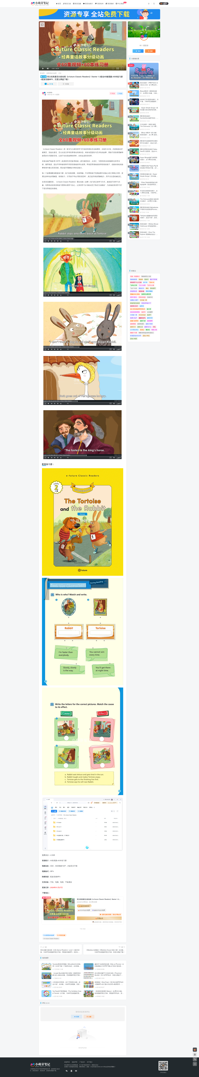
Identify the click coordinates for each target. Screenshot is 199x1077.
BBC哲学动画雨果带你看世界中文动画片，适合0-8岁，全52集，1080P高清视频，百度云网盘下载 (149, 144)
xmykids (49, 92)
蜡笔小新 (154, 330)
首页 (59, 3)
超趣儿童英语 (134, 321)
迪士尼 (149, 309)
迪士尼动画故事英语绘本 (137, 309)
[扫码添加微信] (195, 1059)
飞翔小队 (151, 282)
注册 (89, 1017)
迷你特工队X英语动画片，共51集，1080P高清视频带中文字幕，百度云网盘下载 (149, 101)
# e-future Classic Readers (51, 938)
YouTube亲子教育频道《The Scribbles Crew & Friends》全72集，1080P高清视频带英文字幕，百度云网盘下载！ (66, 993)
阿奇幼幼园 (142, 297)
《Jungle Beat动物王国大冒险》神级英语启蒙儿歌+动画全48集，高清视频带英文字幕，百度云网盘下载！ (66, 975)
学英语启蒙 (62, 935)
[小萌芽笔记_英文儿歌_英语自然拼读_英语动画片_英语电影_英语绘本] (40, 1065)
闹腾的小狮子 (134, 300)
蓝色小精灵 (133, 339)
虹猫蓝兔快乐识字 (135, 336)
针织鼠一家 (143, 300)
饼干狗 (145, 282)
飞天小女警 (142, 285)
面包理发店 (133, 291)
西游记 (142, 330)
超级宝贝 (133, 327)
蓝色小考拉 (146, 336)
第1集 (49, 84)
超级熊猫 (133, 324)
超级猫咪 (150, 321)
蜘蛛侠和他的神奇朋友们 (146, 333)
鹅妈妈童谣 (133, 279)
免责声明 (74, 1062)
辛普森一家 (133, 315)
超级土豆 (140, 327)
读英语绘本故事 (51, 73)
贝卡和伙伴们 (134, 330)
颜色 (147, 288)
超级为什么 (147, 327)
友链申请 (67, 1062)
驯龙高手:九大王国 (135, 282)
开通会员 (164, 3)
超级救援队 (140, 324)
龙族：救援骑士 (135, 276)
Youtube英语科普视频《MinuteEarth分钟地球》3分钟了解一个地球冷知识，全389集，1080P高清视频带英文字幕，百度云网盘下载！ (66, 967)
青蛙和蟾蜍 (149, 291)
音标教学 (153, 288)
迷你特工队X (134, 306)
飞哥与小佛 (150, 285)
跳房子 (149, 315)
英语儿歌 (67, 3)
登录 (77, 1017)
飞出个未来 (133, 288)
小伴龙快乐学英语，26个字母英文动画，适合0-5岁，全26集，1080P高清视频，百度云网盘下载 (66, 984)
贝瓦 (154, 327)
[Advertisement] (144, 255)
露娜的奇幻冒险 (135, 294)
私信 (120, 93)
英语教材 (110, 3)
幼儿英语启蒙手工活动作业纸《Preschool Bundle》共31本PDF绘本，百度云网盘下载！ (108, 975)
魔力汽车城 (153, 279)
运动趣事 (150, 312)
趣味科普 (150, 318)
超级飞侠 (143, 321)
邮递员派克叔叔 (135, 303)
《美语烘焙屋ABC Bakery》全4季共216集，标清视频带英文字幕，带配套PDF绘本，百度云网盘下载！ (109, 993)
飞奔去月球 (133, 285)
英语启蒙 (77, 3)
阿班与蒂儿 (133, 297)
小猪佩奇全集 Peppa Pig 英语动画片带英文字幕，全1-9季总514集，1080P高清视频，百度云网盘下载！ (149, 169)
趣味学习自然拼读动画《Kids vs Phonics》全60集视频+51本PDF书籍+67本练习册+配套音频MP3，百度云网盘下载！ (109, 966)
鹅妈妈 (141, 279)
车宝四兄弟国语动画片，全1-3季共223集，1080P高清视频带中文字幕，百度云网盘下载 (149, 194)
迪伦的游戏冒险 (135, 312)
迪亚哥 (143, 312)
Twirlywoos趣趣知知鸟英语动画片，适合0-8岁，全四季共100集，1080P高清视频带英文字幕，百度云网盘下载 (149, 219)
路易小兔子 (133, 318)
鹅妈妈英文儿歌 (146, 276)
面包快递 (141, 291)
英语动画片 (89, 3)
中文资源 (121, 3)
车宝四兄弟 (142, 315)
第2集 (66, 84)
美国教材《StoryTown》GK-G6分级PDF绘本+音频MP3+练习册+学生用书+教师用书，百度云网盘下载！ (109, 984)
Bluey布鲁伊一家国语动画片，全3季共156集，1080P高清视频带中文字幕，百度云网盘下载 (149, 94)
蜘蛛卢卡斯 (133, 333)
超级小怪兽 (149, 324)
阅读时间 (150, 297)
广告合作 (82, 1062)
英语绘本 (100, 3)
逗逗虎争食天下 (146, 303)
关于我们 (89, 1062)
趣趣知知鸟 (142, 318)
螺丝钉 (148, 330)
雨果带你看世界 (146, 294)
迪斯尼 (142, 306)
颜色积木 (141, 288)
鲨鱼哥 (146, 279)
